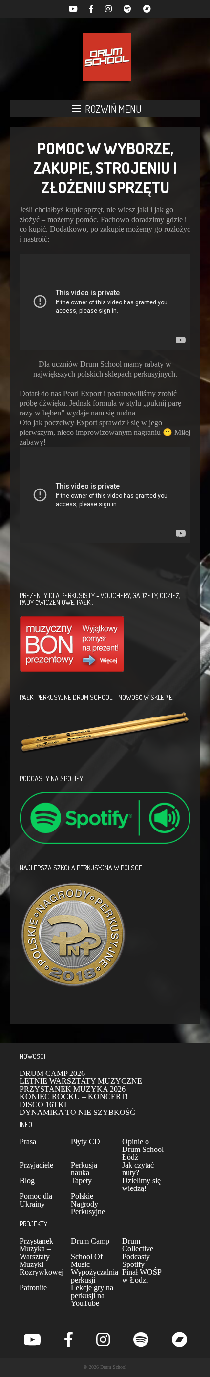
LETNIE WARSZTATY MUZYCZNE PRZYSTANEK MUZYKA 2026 (81, 1085)
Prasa (28, 1141)
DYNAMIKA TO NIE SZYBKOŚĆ (77, 1112)
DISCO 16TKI (43, 1104)
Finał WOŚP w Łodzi (141, 1276)
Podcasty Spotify (136, 1260)
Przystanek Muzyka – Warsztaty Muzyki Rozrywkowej (41, 1256)
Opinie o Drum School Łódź (143, 1149)
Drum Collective (137, 1245)
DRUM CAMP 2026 (52, 1073)
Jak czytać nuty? (138, 1169)
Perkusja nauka (84, 1169)
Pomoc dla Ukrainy (36, 1200)
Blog (27, 1180)
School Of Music (87, 1260)
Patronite (33, 1287)
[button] (105, 108)
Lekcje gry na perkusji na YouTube (92, 1295)
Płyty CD (85, 1141)
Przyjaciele (36, 1165)
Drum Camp (90, 1241)
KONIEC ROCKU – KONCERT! (74, 1097)
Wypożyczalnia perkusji (94, 1276)
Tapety (81, 1180)
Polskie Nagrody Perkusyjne (88, 1204)
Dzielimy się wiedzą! (141, 1184)
